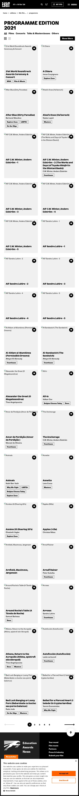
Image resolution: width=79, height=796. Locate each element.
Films (11, 33)
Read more (14, 788)
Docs (67, 403)
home (5, 13)
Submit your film (56, 755)
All (5, 33)
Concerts (20, 33)
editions (13, 13)
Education (30, 743)
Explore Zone (49, 78)
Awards (28, 747)
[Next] (69, 724)
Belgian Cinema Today (53, 403)
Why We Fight (13, 487)
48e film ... (22, 13)
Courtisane (48, 175)
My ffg (59, 4)
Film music (53, 745)
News (26, 751)
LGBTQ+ (24, 122)
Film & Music (19, 81)
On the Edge (12, 126)
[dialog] (39, 777)
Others (55, 33)
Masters (47, 122)
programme (33, 13)
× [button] (76, 761)
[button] (26, 790)
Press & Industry (56, 752)
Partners (52, 749)
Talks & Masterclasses (38, 33)
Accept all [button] (63, 773)
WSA (9, 81)
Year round (53, 742)
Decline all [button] (63, 780)
